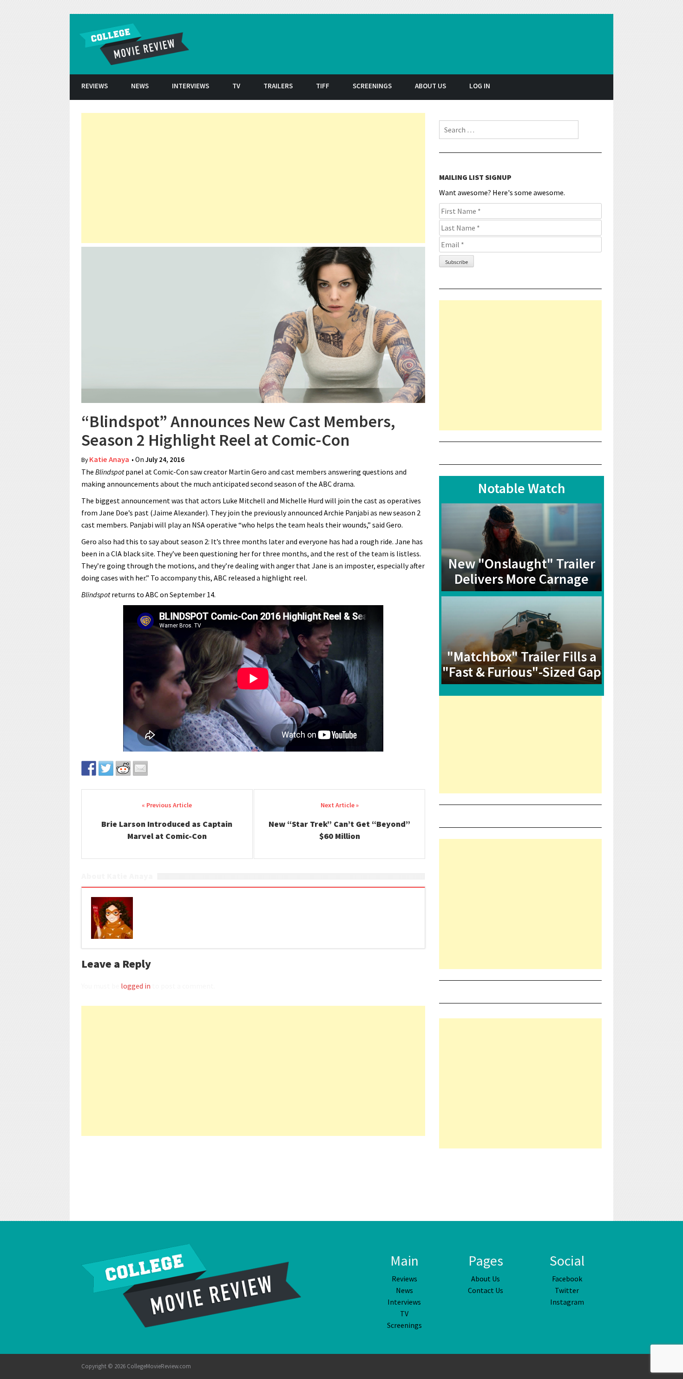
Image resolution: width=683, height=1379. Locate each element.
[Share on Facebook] (88, 768)
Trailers (278, 85)
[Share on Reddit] (123, 768)
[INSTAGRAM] (601, 87)
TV (236, 85)
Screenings (372, 85)
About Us (430, 85)
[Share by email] (140, 768)
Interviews (190, 85)
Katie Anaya (109, 459)
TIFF (322, 85)
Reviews (94, 85)
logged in (136, 985)
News (140, 85)
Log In (479, 85)
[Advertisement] (253, 178)
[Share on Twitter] (106, 768)
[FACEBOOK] (555, 87)
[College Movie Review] (191, 1284)
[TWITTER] (578, 87)
